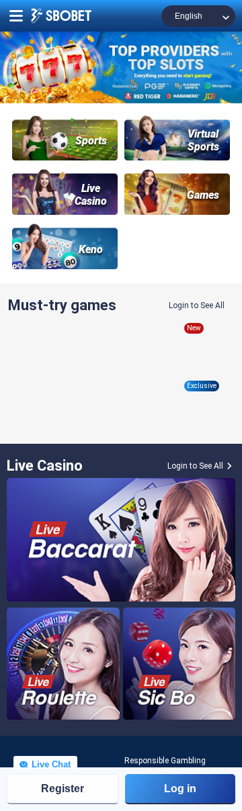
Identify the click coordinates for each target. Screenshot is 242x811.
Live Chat (50, 764)
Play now (63, 374)
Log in (180, 788)
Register (62, 788)
